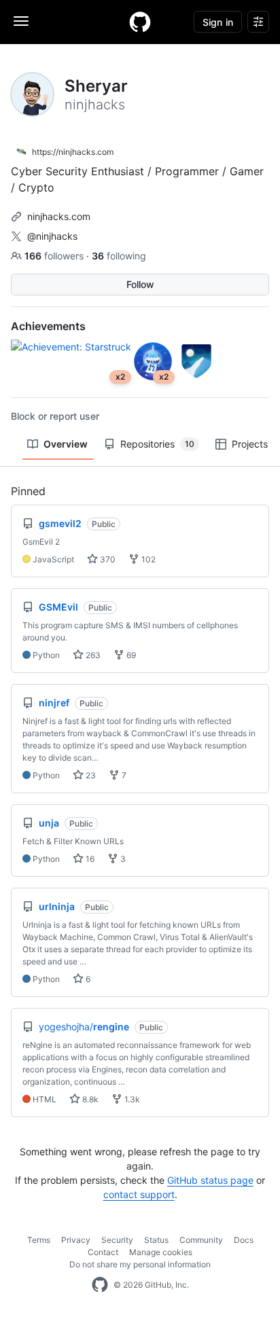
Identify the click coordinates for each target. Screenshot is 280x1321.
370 (107, 559)
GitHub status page (210, 1180)
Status (156, 1240)
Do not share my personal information (140, 1264)
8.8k (89, 1099)
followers (55, 255)
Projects (250, 444)
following (119, 255)
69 (130, 655)
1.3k (131, 1099)
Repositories (157, 444)
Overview (65, 444)
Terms (38, 1240)
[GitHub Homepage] (100, 1285)
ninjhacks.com (58, 216)
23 (90, 775)
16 (89, 859)
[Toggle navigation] (21, 21)
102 (147, 559)
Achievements (48, 326)
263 (92, 655)
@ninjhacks (52, 236)
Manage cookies (160, 1252)
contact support (139, 1194)
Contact (103, 1252)
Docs (243, 1240)
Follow (140, 284)
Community (201, 1240)
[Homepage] (140, 22)
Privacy (75, 1240)
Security (117, 1240)
